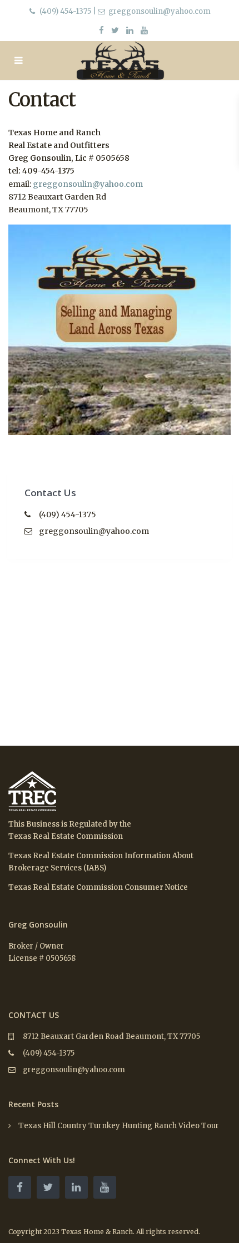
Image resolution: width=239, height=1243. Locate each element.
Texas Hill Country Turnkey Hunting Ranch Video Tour (118, 1125)
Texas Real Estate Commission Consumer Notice (98, 887)
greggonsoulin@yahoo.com (88, 184)
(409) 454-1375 (65, 11)
